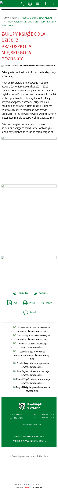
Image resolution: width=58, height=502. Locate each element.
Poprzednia (19, 292)
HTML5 (24, 476)
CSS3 (29, 476)
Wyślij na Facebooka (23, 274)
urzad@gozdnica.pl (32, 425)
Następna (40, 292)
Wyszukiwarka (22, 3)
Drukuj (27, 302)
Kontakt (29, 311)
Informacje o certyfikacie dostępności (29, 465)
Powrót (46, 302)
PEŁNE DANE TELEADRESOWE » (29, 436)
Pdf (11, 302)
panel (53, 3)
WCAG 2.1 (38, 476)
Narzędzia (30, 3)
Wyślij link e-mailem (34, 274)
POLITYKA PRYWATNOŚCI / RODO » (29, 441)
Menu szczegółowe (45, 3)
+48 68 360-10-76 (44, 414)
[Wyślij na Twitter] (28, 274)
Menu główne (37, 3)
